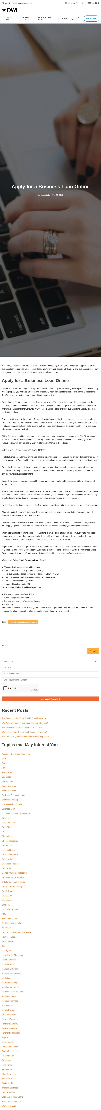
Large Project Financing (12, 955)
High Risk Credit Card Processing (16, 932)
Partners (62, 19)
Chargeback (7, 836)
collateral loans (8, 850)
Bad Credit (6, 777)
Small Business (9, 1079)
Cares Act (6, 818)
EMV (4, 914)
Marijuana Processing (11, 973)
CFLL (4, 832)
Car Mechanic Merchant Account (16, 813)
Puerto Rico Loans (10, 1051)
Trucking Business (10, 1088)
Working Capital (9, 1106)
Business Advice (9, 791)
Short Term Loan (9, 1074)
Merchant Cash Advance (12, 992)
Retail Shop (7, 1065)
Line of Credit (8, 964)
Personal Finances (10, 1047)
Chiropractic (7, 845)
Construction (7, 859)
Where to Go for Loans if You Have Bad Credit (22, 727)
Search (5, 646)
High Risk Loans (9, 937)
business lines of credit (12, 804)
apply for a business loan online (23, 622)
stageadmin (45, 195)
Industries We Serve (45, 18)
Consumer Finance (10, 864)
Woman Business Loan (12, 1101)
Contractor (6, 868)
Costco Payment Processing (14, 873)
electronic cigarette (10, 909)
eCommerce (7, 900)
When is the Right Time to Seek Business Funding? (24, 732)
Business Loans (8, 18)
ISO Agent (6, 951)
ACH (4, 759)
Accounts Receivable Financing (16, 754)
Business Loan (8, 809)
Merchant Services (24, 18)
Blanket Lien (7, 781)
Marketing (6, 978)
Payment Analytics (10, 1019)
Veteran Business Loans (12, 1097)
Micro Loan (7, 1005)
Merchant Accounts (10, 987)
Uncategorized (8, 1092)
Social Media (7, 1083)
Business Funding (10, 800)
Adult (4, 763)
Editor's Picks (75, 18)
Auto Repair (7, 772)
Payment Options (9, 1028)
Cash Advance (8, 823)
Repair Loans (8, 1056)
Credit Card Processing (12, 887)
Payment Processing (11, 1033)
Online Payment (9, 1015)
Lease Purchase (9, 960)
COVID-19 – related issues (13, 882)
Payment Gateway (10, 1024)
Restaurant (6, 1060)
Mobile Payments (9, 1010)
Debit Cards (7, 896)
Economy (6, 905)
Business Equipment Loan (13, 795)
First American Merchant (12, 923)
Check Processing (10, 841)
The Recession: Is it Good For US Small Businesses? (25, 718)
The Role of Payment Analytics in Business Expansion (25, 737)
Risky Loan (7, 1069)
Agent (4, 768)
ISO (3, 946)
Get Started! (91, 19)
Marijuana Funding (10, 969)
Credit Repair (8, 891)
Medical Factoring (9, 983)
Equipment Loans (9, 919)
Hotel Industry (8, 941)
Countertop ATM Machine (13, 877)
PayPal (5, 1037)
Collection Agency (10, 855)
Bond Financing (9, 786)
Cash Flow (6, 827)
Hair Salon (6, 928)
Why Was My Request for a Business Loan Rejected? (25, 723)
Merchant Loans (9, 996)
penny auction (8, 1042)
